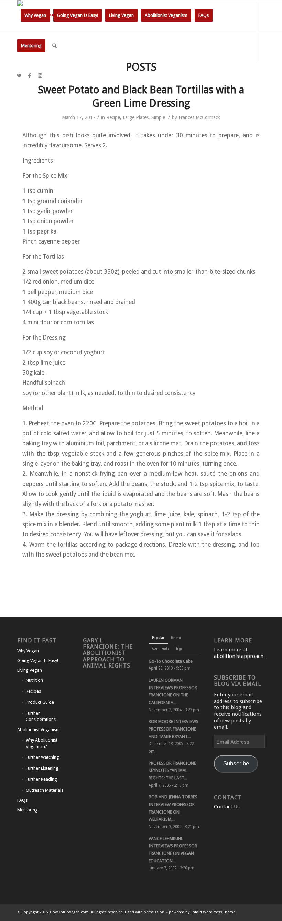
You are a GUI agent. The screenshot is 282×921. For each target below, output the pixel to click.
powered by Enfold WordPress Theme (202, 912)
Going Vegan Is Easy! (37, 660)
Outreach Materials (44, 790)
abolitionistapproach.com (244, 656)
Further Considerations (41, 716)
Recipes (33, 691)
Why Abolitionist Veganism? (41, 743)
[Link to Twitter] (19, 76)
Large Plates (136, 117)
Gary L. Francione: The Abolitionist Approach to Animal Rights (108, 653)
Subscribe (236, 763)
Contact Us (227, 807)
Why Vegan (28, 650)
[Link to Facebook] (29, 76)
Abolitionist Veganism (38, 729)
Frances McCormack (199, 117)
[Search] (54, 46)
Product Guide (40, 702)
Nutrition (34, 680)
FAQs (22, 800)
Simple (158, 117)
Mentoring (27, 810)
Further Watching (42, 757)
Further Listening (42, 768)
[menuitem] (35, 15)
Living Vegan (29, 670)
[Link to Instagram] (40, 76)
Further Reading (41, 779)
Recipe (113, 117)
